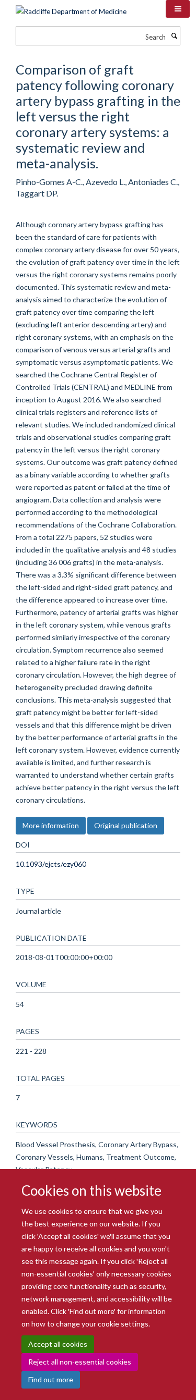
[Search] (174, 36)
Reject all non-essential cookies (79, 1361)
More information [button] (50, 825)
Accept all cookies (57, 1344)
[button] (178, 9)
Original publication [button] (125, 825)
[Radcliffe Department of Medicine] (71, 8)
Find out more (50, 1379)
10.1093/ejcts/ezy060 (51, 863)
